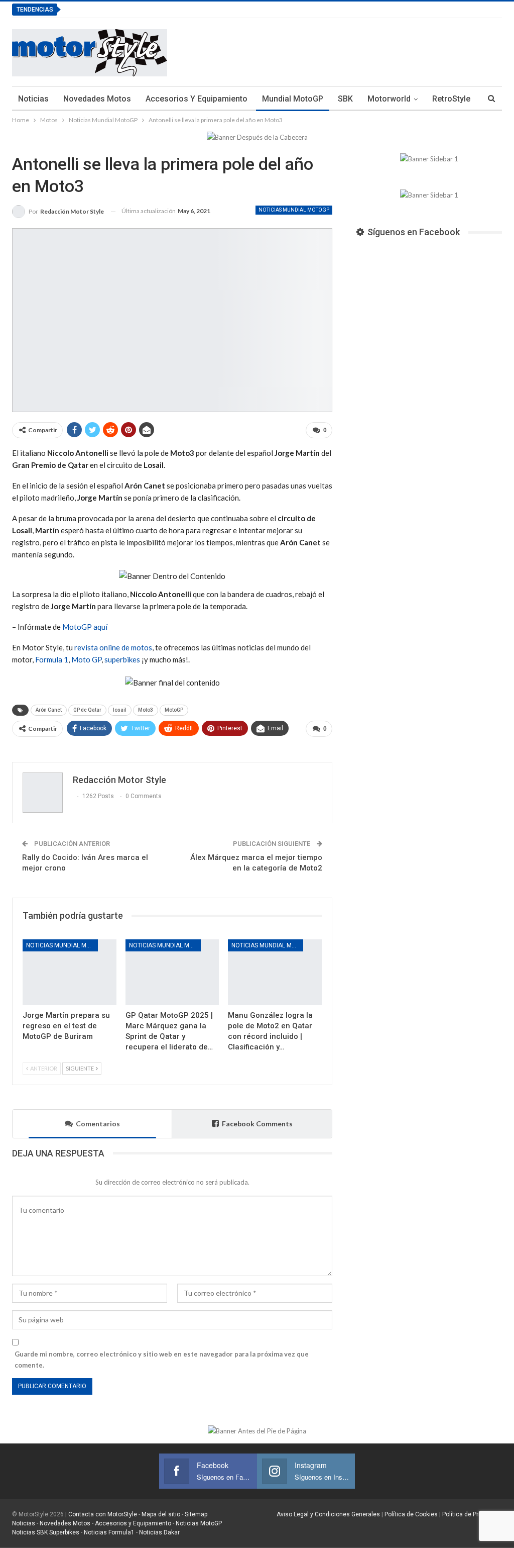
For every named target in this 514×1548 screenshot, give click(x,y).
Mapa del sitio (160, 1514)
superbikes (122, 659)
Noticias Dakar (159, 1532)
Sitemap (196, 1514)
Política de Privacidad (472, 1514)
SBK (345, 99)
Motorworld (389, 99)
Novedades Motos (97, 99)
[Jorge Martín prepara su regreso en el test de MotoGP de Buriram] (69, 972)
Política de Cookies (411, 1514)
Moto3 (145, 710)
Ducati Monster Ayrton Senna (125, 9)
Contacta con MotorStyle (102, 1514)
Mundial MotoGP (292, 99)
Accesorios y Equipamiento (196, 99)
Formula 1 (51, 659)
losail (119, 710)
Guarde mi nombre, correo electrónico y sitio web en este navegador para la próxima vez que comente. (162, 1359)
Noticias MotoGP (198, 1523)
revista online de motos (113, 647)
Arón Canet (49, 710)
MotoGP (174, 710)
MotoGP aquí (84, 626)
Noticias (33, 99)
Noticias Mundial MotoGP (294, 210)
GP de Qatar (87, 710)
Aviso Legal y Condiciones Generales (328, 1514)
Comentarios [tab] (98, 1123)
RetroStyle (451, 99)
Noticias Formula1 (109, 1532)
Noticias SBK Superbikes (45, 1532)
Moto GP (86, 659)
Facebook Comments (257, 1123)
